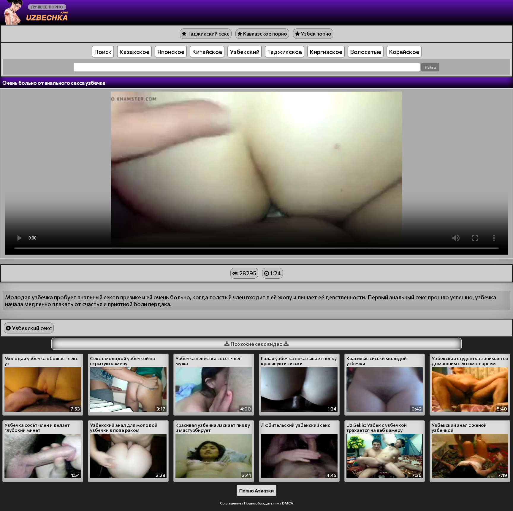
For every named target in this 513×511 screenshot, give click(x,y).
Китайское (207, 51)
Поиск (103, 51)
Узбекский (244, 51)
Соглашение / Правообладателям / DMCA (256, 503)
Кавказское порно (264, 34)
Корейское (404, 51)
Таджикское (284, 51)
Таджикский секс (207, 34)
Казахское (134, 51)
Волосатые (365, 51)
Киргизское (326, 51)
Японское (170, 51)
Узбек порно (315, 34)
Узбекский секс (31, 328)
